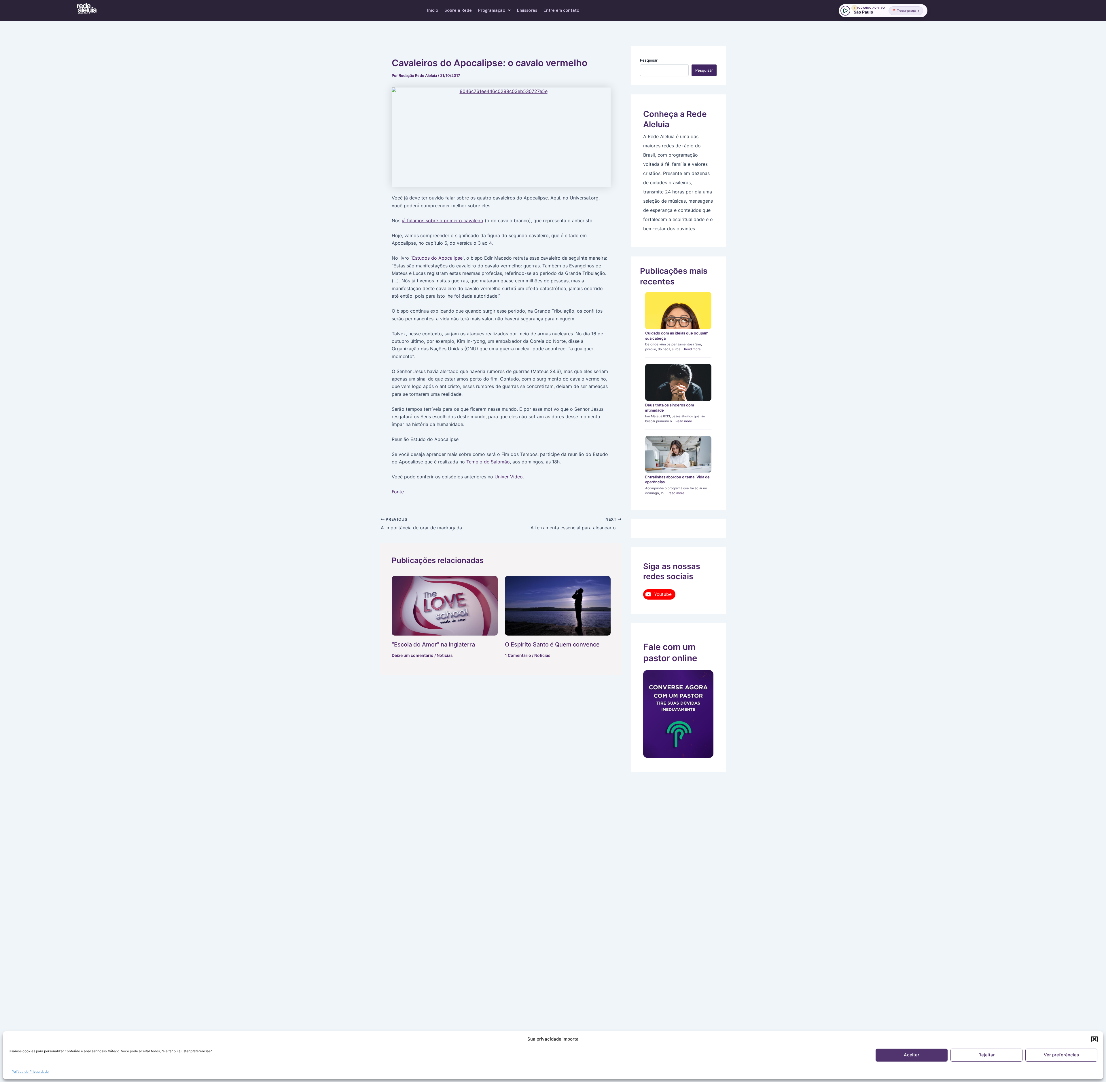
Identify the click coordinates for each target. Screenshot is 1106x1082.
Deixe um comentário (412, 655)
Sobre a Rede (458, 10)
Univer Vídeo (509, 477)
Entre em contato (561, 10)
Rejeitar (986, 1055)
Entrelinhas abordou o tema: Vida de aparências (677, 479)
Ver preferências (1061, 1055)
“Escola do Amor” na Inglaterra (433, 644)
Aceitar (911, 1055)
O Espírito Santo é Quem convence (552, 644)
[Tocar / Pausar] (845, 11)
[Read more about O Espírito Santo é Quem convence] (558, 606)
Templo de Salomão (488, 462)
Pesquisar (649, 60)
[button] (1094, 1039)
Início (432, 10)
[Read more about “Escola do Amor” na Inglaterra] (445, 606)
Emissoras (527, 10)
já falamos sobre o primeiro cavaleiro (442, 220)
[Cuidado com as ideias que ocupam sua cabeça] (678, 310)
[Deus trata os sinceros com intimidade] (678, 382)
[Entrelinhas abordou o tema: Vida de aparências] (678, 454)
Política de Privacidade (30, 1071)
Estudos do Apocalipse (437, 258)
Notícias (445, 655)
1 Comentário (518, 655)
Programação (491, 10)
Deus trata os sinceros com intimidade (669, 407)
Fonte (398, 492)
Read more (692, 349)
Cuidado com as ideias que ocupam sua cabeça (677, 336)
